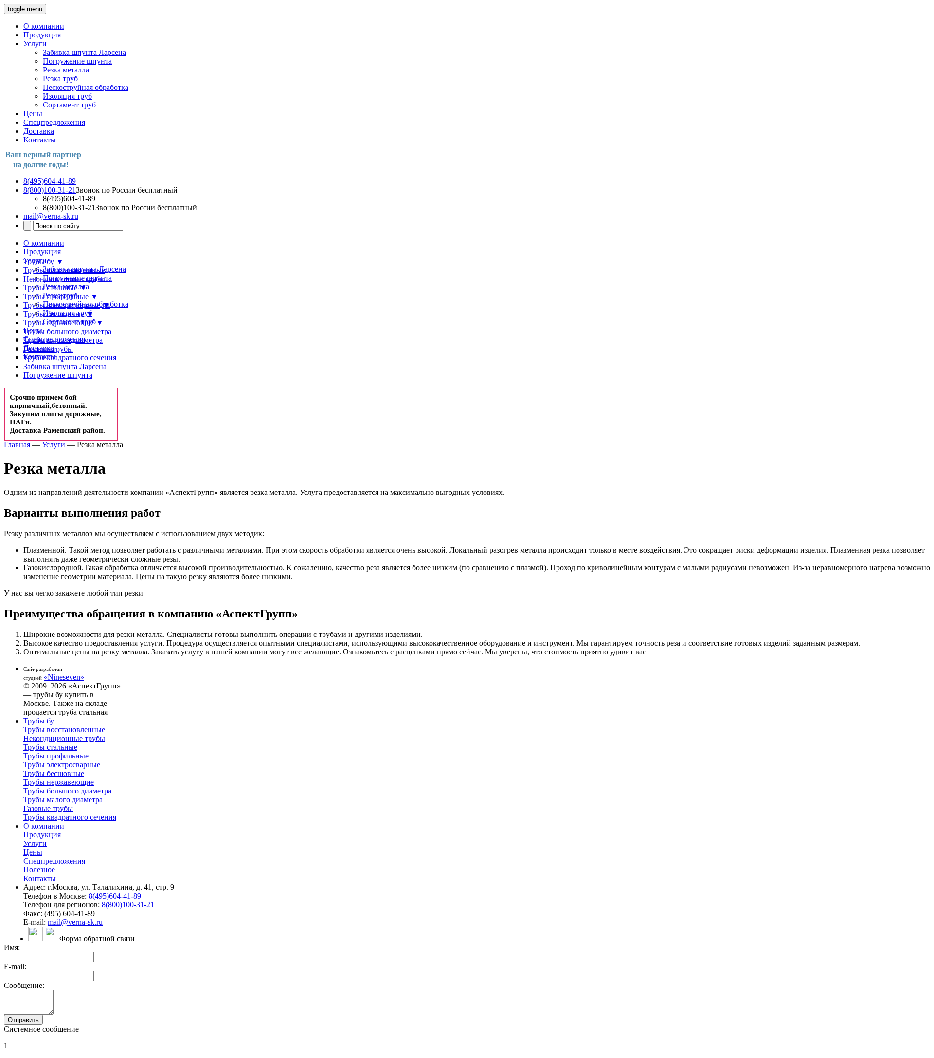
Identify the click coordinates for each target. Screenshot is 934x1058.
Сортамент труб (69, 105)
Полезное (39, 869)
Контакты (39, 140)
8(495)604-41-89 (49, 181)
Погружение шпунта (77, 61)
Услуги (35, 43)
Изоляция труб (67, 96)
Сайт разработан (42, 669)
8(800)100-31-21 (49, 190)
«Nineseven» (64, 677)
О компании (43, 26)
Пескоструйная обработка (85, 87)
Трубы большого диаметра (67, 331)
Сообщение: (24, 985)
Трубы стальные (50, 287)
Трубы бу (38, 261)
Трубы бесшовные (53, 314)
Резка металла (66, 70)
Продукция (42, 35)
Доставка (38, 131)
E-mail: (15, 966)
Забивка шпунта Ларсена (84, 52)
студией (32, 678)
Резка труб (60, 78)
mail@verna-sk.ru (50, 216)
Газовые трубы (48, 349)
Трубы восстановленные (64, 270)
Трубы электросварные (61, 305)
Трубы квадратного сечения (69, 357)
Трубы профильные (56, 296)
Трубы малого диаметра (63, 340)
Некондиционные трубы (64, 279)
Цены (32, 113)
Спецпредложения (54, 122)
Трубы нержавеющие (58, 322)
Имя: (12, 947)
